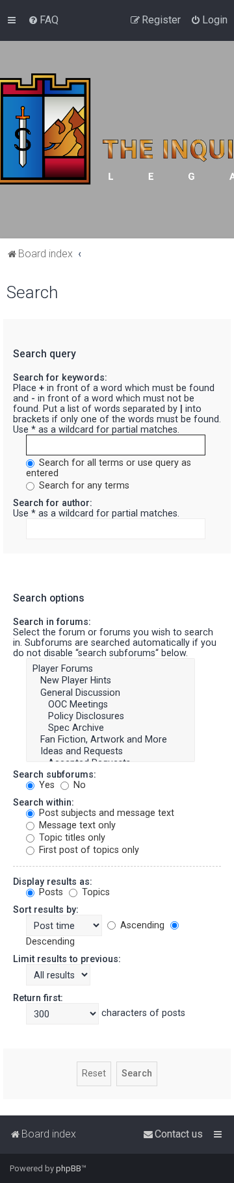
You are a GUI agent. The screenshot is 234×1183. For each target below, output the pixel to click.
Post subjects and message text (105, 813)
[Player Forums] (110, 669)
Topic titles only (70, 837)
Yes (45, 785)
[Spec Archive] (110, 728)
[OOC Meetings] (110, 705)
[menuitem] (43, 20)
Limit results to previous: (67, 959)
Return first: (38, 998)
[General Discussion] (110, 693)
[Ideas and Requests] (110, 751)
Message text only (76, 825)
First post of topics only (87, 850)
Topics (94, 892)
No (78, 785)
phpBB (68, 1168)
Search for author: (52, 503)
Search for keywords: (60, 377)
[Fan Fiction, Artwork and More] (110, 740)
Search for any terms (82, 485)
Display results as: (52, 881)
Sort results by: (46, 909)
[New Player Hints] (110, 681)
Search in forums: (52, 622)
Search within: (43, 802)
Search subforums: (54, 774)
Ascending (141, 925)
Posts (49, 892)
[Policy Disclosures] (110, 716)
